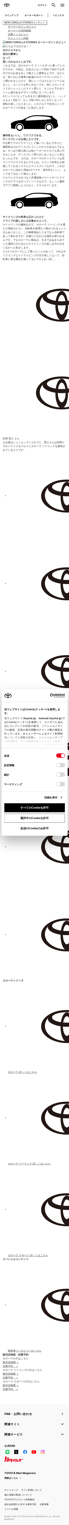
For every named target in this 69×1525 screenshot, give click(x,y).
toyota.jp (30, 718)
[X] (16, 1452)
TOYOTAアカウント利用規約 (19, 1499)
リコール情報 (11, 1509)
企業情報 (44, 1504)
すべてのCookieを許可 (34, 807)
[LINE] (7, 1452)
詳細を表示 (51, 797)
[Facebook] (25, 1452)
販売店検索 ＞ (11, 1362)
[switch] (60, 765)
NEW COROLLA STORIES (25, 22)
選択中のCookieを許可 (34, 818)
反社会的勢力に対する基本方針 (20, 1504)
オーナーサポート (34, 15)
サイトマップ (11, 1490)
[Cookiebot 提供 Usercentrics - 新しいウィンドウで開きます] (49, 695)
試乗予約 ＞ (10, 1366)
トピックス (58, 15)
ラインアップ (12, 15)
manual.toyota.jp (49, 718)
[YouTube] (34, 1452)
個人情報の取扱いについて (18, 1494)
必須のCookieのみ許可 (34, 828)
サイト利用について (31, 1490)
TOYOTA (6, 5)
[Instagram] (43, 1452)
